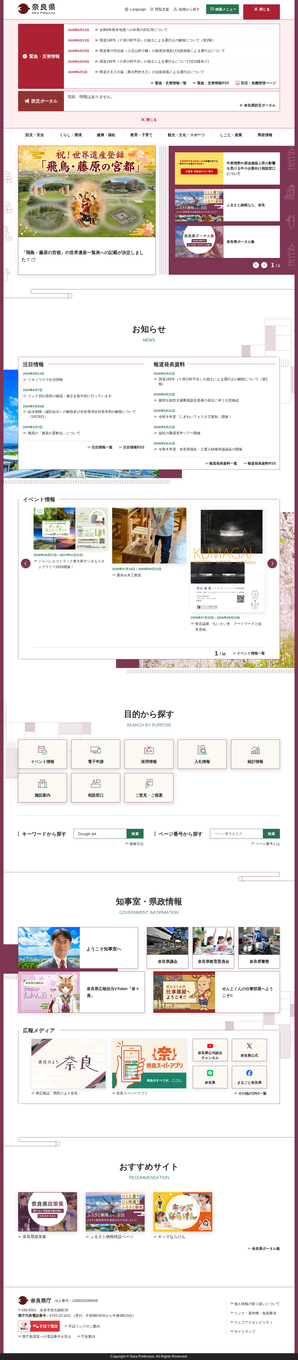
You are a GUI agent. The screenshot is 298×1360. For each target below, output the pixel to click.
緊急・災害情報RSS (213, 83)
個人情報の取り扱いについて (257, 1304)
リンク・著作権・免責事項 (255, 1313)
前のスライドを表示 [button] (256, 265)
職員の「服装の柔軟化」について (54, 433)
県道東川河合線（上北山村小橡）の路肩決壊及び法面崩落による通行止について (162, 51)
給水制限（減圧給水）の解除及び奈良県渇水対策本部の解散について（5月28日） (82, 414)
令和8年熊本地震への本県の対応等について (133, 30)
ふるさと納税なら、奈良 (246, 205)
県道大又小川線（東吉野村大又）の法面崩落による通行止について (151, 72)
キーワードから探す (44, 834)
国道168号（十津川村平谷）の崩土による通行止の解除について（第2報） (157, 40)
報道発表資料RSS (262, 463)
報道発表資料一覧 (223, 463)
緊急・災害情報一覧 (171, 83)
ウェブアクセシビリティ (253, 1322)
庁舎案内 (88, 1336)
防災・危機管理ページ (258, 83)
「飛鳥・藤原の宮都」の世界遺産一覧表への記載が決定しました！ (83, 256)
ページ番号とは (267, 844)
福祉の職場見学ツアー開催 (179, 433)
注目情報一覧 (102, 447)
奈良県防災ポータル (260, 105)
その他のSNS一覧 (252, 1093)
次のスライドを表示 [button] (264, 265)
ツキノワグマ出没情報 (45, 379)
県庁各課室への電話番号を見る (46, 1336)
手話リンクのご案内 (84, 1326)
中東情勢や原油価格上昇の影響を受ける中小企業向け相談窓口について (251, 168)
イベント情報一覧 (251, 653)
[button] (135, 9)
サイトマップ (244, 1331)
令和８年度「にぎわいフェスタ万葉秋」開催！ (195, 417)
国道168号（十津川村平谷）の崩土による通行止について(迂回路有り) (154, 61)
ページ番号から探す (181, 834)
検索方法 (137, 844)
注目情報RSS (133, 447)
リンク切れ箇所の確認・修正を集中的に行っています (70, 396)
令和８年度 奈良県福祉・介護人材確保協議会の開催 (200, 449)
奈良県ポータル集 (241, 242)
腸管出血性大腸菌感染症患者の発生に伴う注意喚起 (199, 400)
